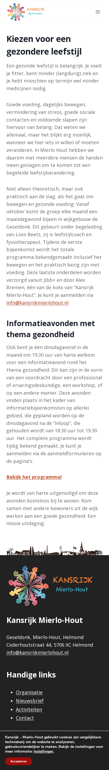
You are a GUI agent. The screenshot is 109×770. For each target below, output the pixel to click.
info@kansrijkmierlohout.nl (37, 652)
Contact (25, 718)
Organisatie (29, 692)
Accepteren (18, 761)
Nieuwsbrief (30, 701)
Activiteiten (29, 709)
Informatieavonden (42, 323)
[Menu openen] (98, 12)
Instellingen (43, 751)
